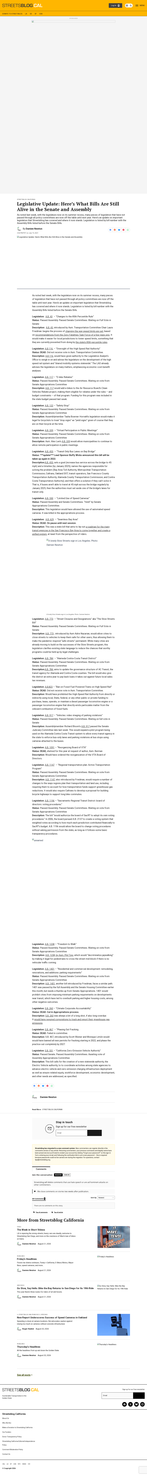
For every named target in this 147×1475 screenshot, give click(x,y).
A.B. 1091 (49, 747)
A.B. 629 (49, 519)
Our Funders (6, 1432)
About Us (5, 1418)
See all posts (24, 1375)
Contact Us (6, 1454)
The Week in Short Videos (31, 1229)
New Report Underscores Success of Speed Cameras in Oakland (52, 1317)
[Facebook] (124, 1404)
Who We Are (6, 1423)
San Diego (20, 1285)
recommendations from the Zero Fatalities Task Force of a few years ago (72, 334)
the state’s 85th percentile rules (91, 342)
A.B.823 (49, 686)
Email (59, 1133)
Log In (113, 5)
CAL (3, 1464)
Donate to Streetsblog (12, 14)
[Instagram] (142, 1404)
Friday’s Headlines (27, 1259)
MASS (24, 1464)
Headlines (20, 1256)
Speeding (44, 1314)
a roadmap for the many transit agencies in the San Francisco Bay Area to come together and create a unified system (71, 530)
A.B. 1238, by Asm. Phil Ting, (59, 955)
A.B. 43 (48, 316)
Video (19, 1226)
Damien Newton (34, 228)
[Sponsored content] (73, 106)
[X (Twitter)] (130, 1404)
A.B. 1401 (49, 969)
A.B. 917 (49, 715)
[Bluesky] (136, 1404)
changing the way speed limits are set (84, 331)
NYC (19, 1464)
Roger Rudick (28, 1329)
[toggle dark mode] (129, 5)
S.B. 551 (49, 1050)
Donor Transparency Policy (12, 1437)
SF (36, 14)
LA (26, 14)
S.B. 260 (49, 1008)
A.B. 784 (49, 658)
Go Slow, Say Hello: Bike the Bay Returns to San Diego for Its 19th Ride (55, 1288)
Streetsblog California (26, 199)
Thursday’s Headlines (28, 1346)
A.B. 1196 (49, 800)
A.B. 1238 (49, 944)
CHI (29, 1464)
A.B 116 (49, 348)
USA (40, 14)
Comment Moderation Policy (12, 1449)
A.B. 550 (49, 498)
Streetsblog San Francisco (29, 1314)
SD (31, 14)
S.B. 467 (49, 1029)
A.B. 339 (49, 430)
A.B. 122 (49, 405)
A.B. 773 (49, 619)
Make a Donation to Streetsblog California (17, 1427)
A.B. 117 (49, 377)
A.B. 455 (49, 451)
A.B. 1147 (49, 764)
